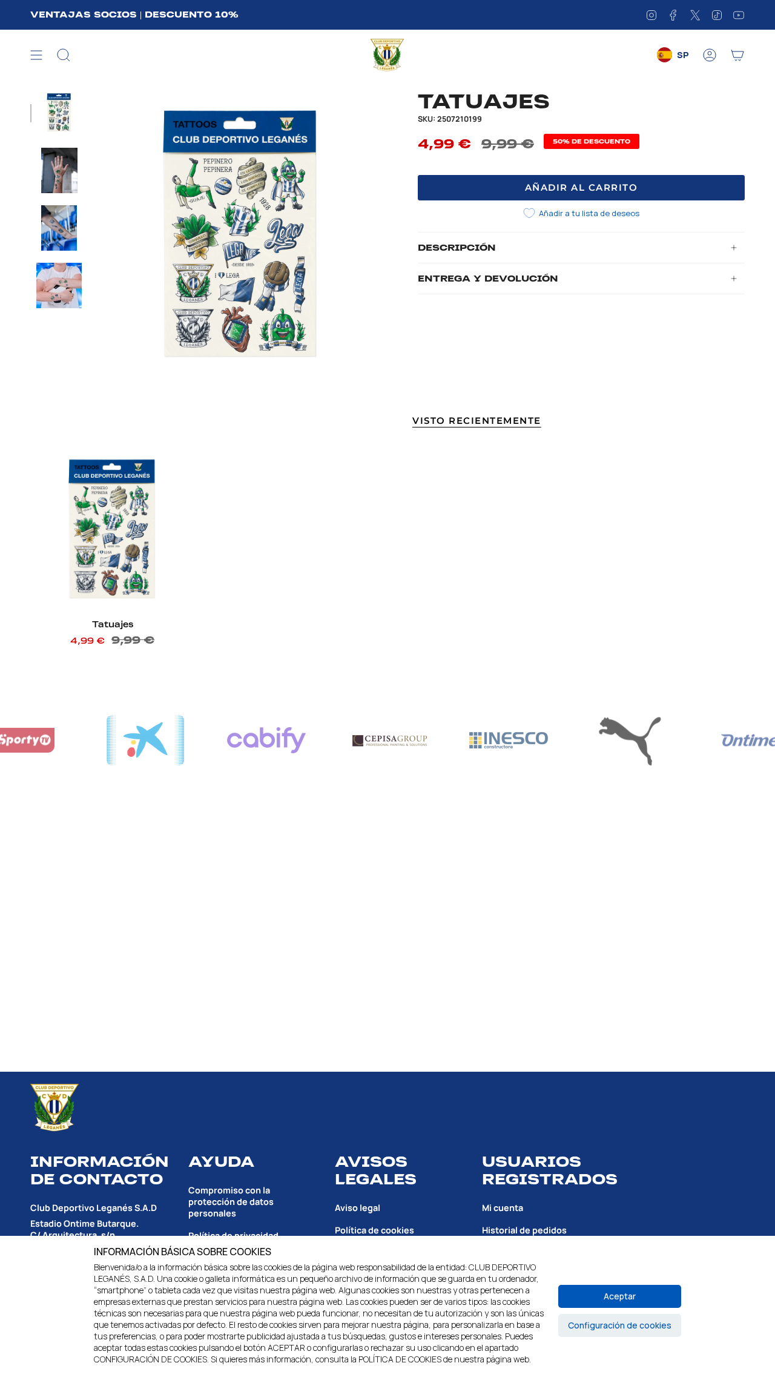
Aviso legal (357, 1207)
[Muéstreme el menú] (36, 55)
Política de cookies (374, 1230)
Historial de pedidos (524, 1230)
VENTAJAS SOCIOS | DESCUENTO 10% (134, 14)
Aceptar (620, 1296)
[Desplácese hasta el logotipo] (166, 740)
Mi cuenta (502, 1207)
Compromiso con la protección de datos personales (231, 1201)
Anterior (94, 237)
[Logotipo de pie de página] (54, 1108)
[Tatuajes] (112, 531)
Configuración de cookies (619, 1325)
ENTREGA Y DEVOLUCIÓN (488, 278)
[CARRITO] (737, 55)
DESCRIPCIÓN (457, 247)
